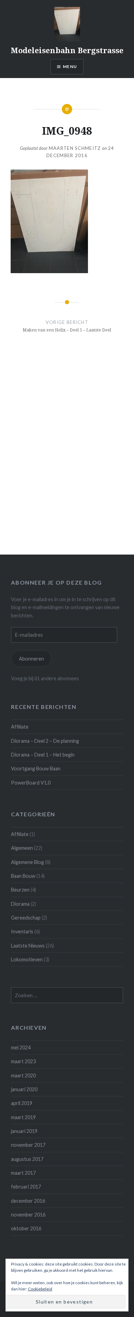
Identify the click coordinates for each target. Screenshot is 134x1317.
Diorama (20, 904)
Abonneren (31, 659)
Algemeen (22, 848)
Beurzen (20, 890)
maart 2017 (23, 1173)
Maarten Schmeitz (75, 148)
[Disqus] (67, 457)
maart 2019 (23, 1117)
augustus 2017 (27, 1159)
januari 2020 (24, 1089)
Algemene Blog (27, 862)
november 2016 (28, 1215)
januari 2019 (24, 1131)
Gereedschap (26, 918)
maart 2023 (23, 1061)
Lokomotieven (27, 959)
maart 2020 (23, 1075)
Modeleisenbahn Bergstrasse (67, 50)
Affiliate (20, 727)
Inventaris (22, 931)
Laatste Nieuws (28, 946)
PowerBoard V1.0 (31, 783)
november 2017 (28, 1145)
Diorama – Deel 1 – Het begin (43, 755)
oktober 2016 (26, 1228)
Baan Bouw (23, 876)
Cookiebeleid (40, 1288)
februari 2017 (26, 1187)
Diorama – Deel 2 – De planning (45, 741)
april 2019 (21, 1103)
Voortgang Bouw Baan (35, 768)
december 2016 (28, 1201)
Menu (70, 66)
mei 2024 (21, 1047)
